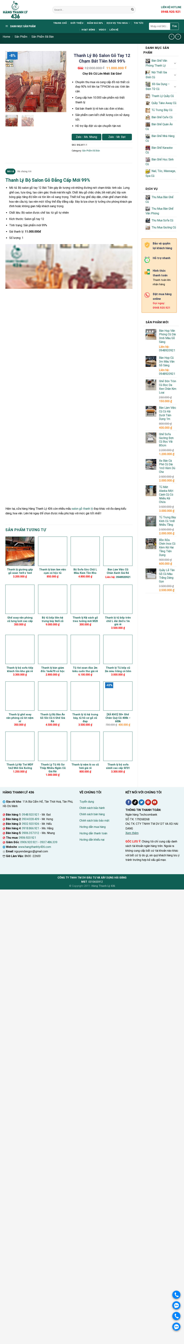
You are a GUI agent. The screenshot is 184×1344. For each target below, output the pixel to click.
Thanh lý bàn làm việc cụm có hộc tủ (52, 571)
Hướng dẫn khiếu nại (91, 839)
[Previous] (11, 82)
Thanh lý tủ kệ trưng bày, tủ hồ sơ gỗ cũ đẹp (85, 718)
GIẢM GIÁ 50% (95, 23)
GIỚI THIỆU (76, 23)
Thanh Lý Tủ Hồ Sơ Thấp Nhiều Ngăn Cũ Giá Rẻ (53, 768)
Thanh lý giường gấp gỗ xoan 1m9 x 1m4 (20, 571)
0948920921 (167, 350)
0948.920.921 (30, 814)
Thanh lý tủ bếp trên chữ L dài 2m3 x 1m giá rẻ (118, 621)
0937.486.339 (48, 842)
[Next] (60, 82)
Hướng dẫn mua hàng (92, 827)
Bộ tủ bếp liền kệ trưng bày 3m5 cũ (52, 619)
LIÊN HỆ (114, 29)
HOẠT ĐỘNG (88, 29)
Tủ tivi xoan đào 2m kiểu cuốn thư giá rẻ (85, 669)
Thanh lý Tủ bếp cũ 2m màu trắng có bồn (118, 669)
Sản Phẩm (21, 36)
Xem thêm (132, 833)
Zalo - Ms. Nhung (86, 137)
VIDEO (102, 29)
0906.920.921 (27, 837)
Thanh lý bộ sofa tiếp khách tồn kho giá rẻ (19, 669)
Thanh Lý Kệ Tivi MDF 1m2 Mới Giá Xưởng (19, 766)
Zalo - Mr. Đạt (117, 137)
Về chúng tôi (24, 171)
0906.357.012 (30, 833)
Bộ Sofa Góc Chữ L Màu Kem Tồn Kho (85, 571)
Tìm (174, 26)
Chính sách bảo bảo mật (94, 820)
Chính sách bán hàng (92, 814)
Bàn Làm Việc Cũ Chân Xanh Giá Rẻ (118, 571)
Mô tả (10, 171)
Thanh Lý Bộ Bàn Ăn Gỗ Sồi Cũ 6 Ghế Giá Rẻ (52, 718)
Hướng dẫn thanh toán (93, 833)
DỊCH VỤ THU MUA (117, 23)
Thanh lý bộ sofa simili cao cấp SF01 (118, 766)
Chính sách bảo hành (92, 808)
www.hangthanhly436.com (34, 847)
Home (6, 36)
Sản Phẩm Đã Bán (42, 36)
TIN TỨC (138, 23)
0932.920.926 (30, 824)
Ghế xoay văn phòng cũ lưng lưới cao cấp (20, 619)
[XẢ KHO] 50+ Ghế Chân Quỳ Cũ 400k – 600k (117, 718)
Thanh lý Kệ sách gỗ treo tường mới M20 (85, 619)
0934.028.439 (30, 819)
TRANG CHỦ (60, 23)
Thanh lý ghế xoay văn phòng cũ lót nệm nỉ (19, 718)
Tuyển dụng (86, 801)
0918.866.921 (30, 828)
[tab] (10, 171)
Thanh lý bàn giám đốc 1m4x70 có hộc (53, 669)
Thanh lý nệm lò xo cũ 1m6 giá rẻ (85, 766)
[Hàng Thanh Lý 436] (25, 9)
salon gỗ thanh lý (82, 508)
